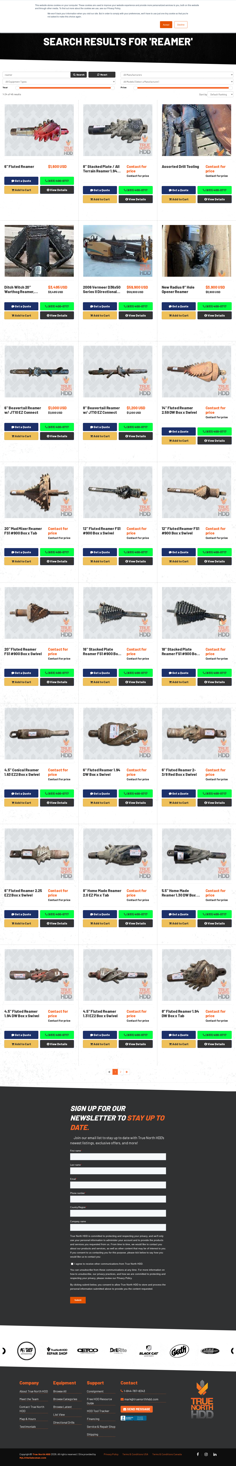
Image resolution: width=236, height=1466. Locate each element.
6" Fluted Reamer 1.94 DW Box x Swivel (101, 772)
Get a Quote (22, 180)
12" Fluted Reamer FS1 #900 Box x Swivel (102, 530)
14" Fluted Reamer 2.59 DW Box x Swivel (179, 410)
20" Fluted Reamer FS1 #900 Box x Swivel (23, 651)
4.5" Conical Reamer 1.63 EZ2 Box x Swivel (22, 772)
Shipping (92, 1434)
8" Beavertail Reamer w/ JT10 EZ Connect (101, 410)
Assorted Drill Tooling (180, 166)
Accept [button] (166, 24)
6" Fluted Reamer (19, 166)
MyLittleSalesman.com (33, 1457)
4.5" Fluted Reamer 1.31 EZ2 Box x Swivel (100, 1013)
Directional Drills (63, 1422)
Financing (93, 1418)
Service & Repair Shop (101, 1426)
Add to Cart (22, 190)
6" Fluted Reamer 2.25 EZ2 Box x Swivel (23, 892)
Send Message (138, 1409)
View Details (58, 190)
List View (59, 1414)
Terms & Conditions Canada (167, 1454)
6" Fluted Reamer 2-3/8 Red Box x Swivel (179, 772)
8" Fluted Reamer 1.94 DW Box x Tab (180, 1013)
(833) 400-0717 (58, 180)
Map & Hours (28, 1418)
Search (80, 74)
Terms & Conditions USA (135, 1454)
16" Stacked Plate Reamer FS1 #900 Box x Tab (101, 653)
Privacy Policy (111, 1454)
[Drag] (17, 88)
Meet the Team (29, 1399)
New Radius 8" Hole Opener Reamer (178, 289)
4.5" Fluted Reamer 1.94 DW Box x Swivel (21, 1013)
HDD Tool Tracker (98, 1411)
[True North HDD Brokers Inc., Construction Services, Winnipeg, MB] (134, 1422)
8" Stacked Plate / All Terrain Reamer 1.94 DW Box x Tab (101, 171)
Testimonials (28, 1426)
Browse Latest (62, 1406)
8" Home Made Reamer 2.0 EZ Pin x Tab (102, 892)
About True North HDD (34, 1391)
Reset (103, 74)
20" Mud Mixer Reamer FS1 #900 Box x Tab (23, 530)
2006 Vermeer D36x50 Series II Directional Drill (101, 291)
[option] (26, 1351)
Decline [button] (181, 24)
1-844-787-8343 (134, 1391)
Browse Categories (65, 1399)
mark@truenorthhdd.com (141, 1399)
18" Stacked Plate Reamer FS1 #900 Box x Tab (180, 653)
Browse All (59, 1391)
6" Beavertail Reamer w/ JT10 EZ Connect (22, 410)
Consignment (95, 1391)
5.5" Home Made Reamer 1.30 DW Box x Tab (180, 895)
